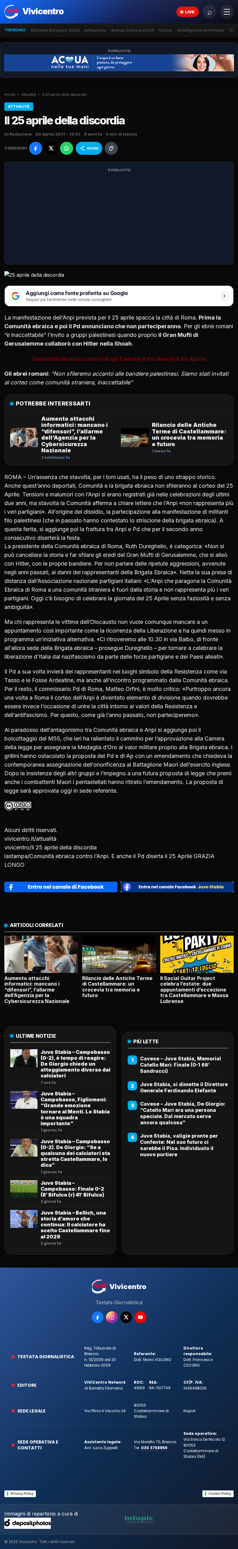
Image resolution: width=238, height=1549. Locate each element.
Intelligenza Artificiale (200, 30)
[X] (126, 1317)
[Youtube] (140, 1317)
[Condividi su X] (51, 148)
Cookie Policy (220, 1493)
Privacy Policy (22, 1493)
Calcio (165, 30)
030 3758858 (154, 1447)
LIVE (190, 11)
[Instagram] (112, 1317)
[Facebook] (98, 1317)
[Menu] (227, 12)
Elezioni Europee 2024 (55, 30)
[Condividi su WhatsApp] (66, 148)
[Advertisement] (119, 216)
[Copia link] (111, 148)
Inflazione (95, 30)
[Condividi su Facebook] (35, 148)
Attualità (28, 94)
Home (9, 94)
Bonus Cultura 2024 (132, 30)
